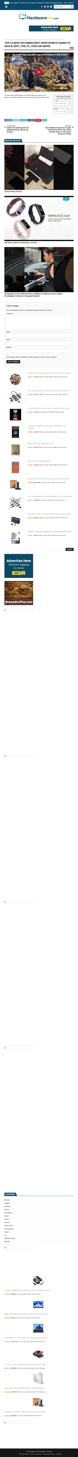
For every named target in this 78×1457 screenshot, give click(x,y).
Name (8, 332)
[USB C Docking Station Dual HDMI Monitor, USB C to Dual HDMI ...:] (15, 503)
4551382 (36, 412)
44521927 (36, 500)
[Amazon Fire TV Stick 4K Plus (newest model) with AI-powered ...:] (15, 485)
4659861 (13, 1294)
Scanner (7, 1222)
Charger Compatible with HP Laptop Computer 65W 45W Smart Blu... (27, 1290)
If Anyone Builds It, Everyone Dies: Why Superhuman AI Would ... (49, 408)
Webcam (7, 1241)
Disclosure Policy (49, 1454)
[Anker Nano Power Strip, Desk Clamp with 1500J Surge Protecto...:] (15, 520)
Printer (6, 1219)
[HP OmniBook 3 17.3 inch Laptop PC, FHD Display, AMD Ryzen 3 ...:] (38, 1328)
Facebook (8, 120)
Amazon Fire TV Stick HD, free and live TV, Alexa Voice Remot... (25, 1412)
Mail (45, 120)
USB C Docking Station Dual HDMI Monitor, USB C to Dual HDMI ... (50, 496)
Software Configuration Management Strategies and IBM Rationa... (50, 532)
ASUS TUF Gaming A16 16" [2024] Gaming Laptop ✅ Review (18, 129)
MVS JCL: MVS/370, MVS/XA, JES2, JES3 (40, 443)
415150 (36, 394)
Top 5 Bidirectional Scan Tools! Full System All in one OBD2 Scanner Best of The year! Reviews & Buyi (58, 130)
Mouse (6, 1216)
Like (72, 48)
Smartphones (8, 1229)
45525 (35, 447)
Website (9, 347)
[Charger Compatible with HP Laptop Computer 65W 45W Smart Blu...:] (38, 1281)
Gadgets (7, 1203)
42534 (35, 432)
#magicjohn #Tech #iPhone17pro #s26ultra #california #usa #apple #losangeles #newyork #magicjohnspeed (33, 295)
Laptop (6, 1209)
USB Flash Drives (9, 1238)
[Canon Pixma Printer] (39, 167)
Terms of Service (36, 1454)
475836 (13, 1318)
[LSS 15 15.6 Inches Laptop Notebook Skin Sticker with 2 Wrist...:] (38, 1355)
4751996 (13, 1392)
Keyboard (7, 1206)
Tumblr (31, 120)
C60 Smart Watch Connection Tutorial (20, 242)
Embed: (56, 109)
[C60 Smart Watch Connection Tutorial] (39, 218)
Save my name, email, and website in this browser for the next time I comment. (31, 357)
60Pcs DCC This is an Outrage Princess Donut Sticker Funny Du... (49, 373)
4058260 (13, 1368)
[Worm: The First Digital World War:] (15, 468)
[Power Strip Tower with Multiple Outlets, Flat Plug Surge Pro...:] (38, 1379)
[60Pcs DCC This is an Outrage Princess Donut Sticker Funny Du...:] (15, 379)
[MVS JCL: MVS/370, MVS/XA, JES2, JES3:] (15, 450)
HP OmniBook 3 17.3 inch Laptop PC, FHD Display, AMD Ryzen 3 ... (26, 1338)
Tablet (6, 1232)
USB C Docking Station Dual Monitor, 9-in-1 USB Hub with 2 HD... (49, 391)
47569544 (13, 1415)
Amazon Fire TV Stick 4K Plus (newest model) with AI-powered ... (49, 479)
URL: (57, 100)
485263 (36, 518)
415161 (36, 377)
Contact (59, 1454)
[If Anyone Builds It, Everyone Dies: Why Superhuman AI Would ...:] (15, 415)
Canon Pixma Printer (13, 191)
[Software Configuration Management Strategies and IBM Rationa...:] (15, 538)
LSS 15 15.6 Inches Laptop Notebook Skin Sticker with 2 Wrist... (25, 1364)
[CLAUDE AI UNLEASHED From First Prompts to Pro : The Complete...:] (15, 432)
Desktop (11, 40)
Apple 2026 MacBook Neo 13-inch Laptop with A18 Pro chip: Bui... (26, 1314)
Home (6, 40)
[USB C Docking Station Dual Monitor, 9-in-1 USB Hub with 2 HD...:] (15, 397)
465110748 (37, 482)
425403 (36, 465)
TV (5, 1235)
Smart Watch (8, 1225)
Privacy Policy (24, 1454)
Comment (10, 313)
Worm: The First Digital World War (39, 461)
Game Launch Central (63, 96)
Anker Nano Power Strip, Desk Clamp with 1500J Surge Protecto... (50, 514)
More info (64, 377)
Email (8, 339)
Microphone (8, 1213)
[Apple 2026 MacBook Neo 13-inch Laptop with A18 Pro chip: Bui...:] (38, 1305)
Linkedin (24, 120)
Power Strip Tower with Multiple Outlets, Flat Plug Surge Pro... (24, 1388)
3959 (35, 535)
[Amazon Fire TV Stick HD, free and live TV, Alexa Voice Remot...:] (38, 1402)
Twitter (16, 120)
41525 (12, 1341)
